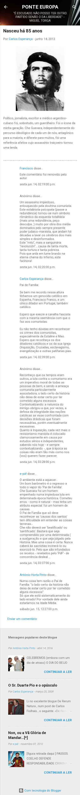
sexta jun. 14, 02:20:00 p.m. (37, 267)
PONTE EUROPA (40, 7)
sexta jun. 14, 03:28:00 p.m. (37, 462)
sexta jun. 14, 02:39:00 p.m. (37, 357)
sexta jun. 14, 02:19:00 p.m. (37, 184)
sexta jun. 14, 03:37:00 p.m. (37, 563)
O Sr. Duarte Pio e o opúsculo (32, 685)
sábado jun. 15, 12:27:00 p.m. (39, 609)
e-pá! (23, 474)
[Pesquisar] (74, 7)
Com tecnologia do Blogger (42, 790)
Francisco (26, 168)
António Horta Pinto (33, 575)
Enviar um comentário (22, 619)
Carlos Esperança (31, 279)
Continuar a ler (58, 672)
